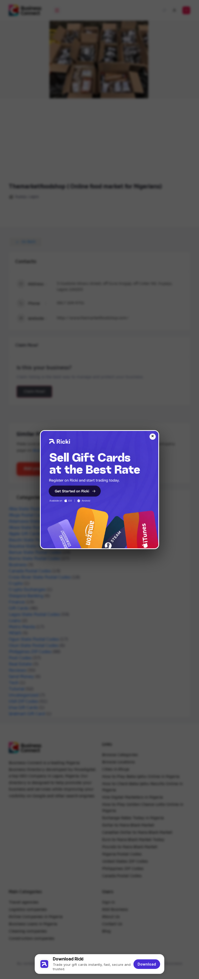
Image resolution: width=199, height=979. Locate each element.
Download (147, 964)
